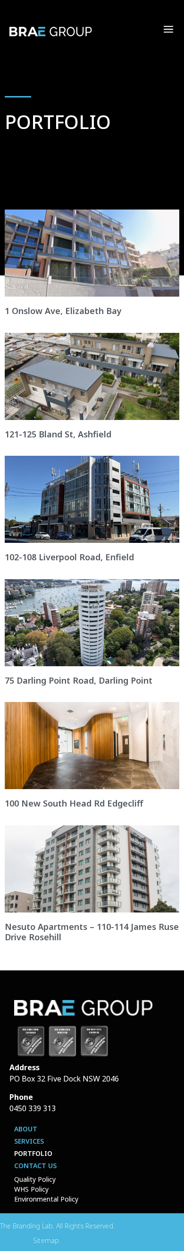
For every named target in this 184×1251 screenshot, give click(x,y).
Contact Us (35, 1165)
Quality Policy (35, 1179)
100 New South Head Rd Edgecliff (74, 803)
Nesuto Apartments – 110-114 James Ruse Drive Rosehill (92, 932)
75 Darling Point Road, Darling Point (78, 680)
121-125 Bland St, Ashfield (58, 434)
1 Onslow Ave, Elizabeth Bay (63, 310)
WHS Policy (31, 1189)
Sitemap (46, 1240)
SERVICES (29, 1141)
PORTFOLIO (33, 1153)
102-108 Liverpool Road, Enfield (69, 557)
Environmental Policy (46, 1199)
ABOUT (25, 1128)
